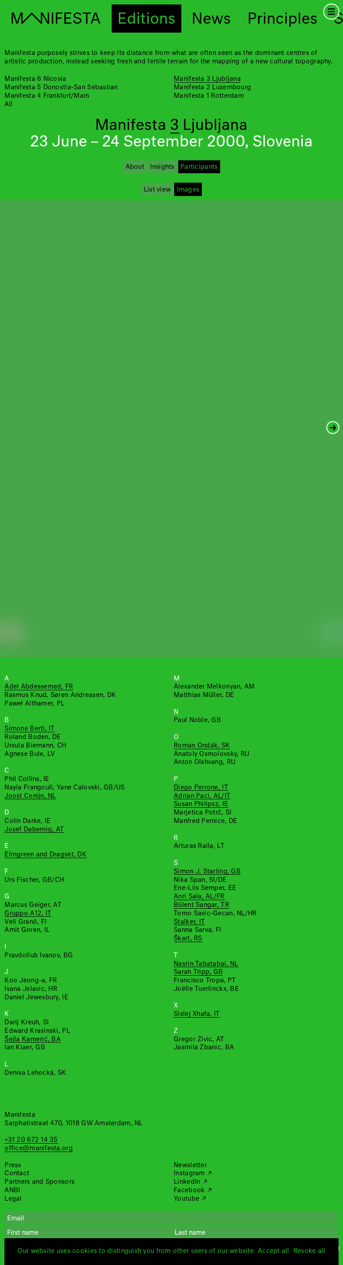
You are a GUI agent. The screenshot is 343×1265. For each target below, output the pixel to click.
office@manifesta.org (38, 1148)
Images (188, 190)
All (8, 104)
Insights (162, 167)
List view (157, 190)
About (134, 167)
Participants (199, 167)
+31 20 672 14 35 (31, 1140)
